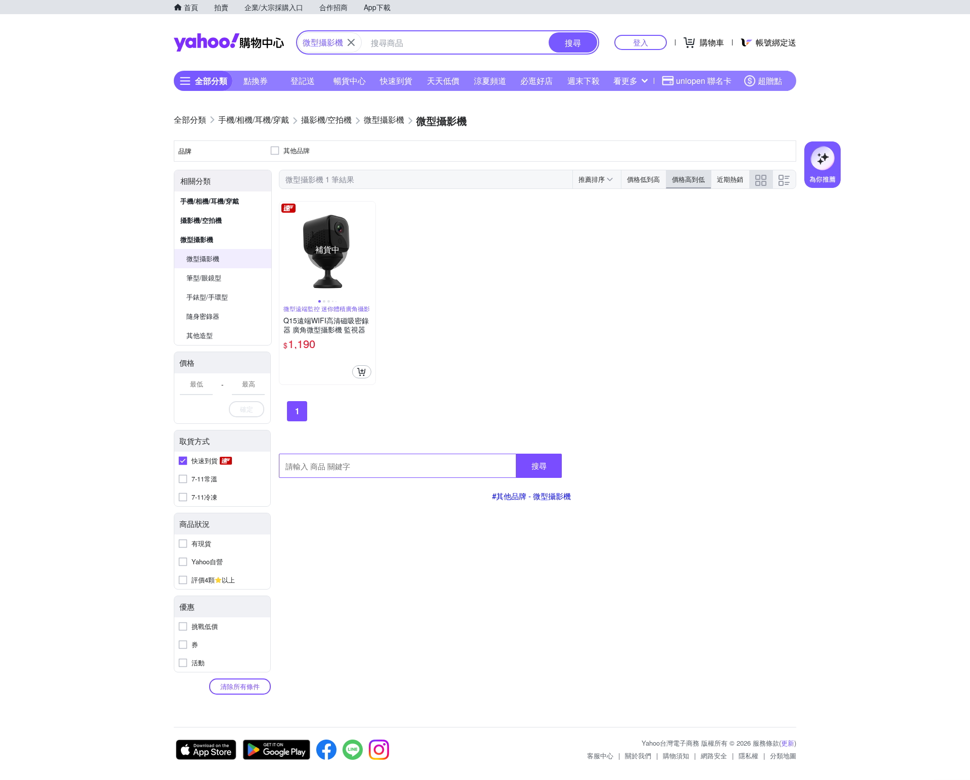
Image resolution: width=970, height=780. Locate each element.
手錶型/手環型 (207, 297)
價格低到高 (643, 179)
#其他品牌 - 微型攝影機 (531, 496)
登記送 (302, 80)
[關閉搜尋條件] (351, 42)
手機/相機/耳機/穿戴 (209, 201)
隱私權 (748, 755)
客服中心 (600, 755)
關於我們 (638, 755)
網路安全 (714, 755)
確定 (246, 409)
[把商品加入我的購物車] (361, 371)
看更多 (625, 80)
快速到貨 (396, 80)
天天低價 (443, 80)
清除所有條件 (240, 686)
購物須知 (676, 755)
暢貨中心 (349, 80)
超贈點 (770, 80)
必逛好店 (536, 80)
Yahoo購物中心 (229, 42)
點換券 (256, 80)
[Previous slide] (286, 249)
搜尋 (539, 465)
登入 (640, 42)
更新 (787, 743)
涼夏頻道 (490, 80)
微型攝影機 (196, 239)
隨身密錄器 (202, 316)
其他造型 (199, 335)
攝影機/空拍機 (201, 220)
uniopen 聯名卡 (704, 80)
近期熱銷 (730, 179)
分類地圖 (783, 755)
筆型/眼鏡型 (203, 277)
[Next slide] (368, 249)
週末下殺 (583, 80)
